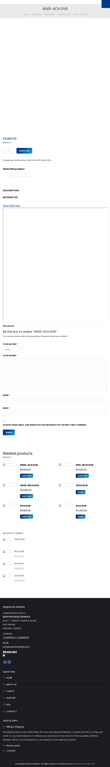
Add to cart (24, 151)
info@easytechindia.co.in (16, 646)
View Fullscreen (11, 205)
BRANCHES (10, 652)
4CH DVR (81, 505)
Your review (10, 355)
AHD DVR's (46, 160)
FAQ (8, 704)
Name (6, 395)
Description (11, 190)
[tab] (55, 189)
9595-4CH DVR (29, 465)
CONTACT (11, 711)
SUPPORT (11, 697)
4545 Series (19, 160)
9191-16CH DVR (84, 465)
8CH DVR (25, 505)
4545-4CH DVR (33, 160)
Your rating (10, 344)
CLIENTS (10, 691)
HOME (9, 677)
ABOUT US (11, 684)
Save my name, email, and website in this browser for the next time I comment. (45, 425)
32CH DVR (82, 485)
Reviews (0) (10, 197)
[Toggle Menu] (106, 4)
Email (6, 408)
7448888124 (9, 637)
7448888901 (22, 637)
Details (80, 492)
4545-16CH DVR (29, 485)
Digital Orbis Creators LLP (83, 763)
